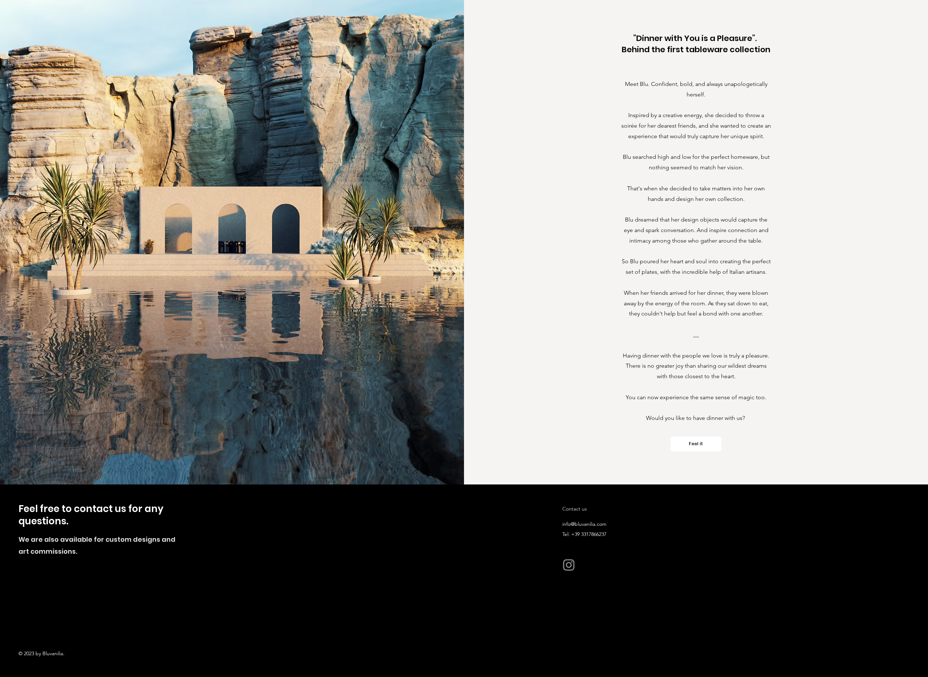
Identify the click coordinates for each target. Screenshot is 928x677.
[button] (696, 444)
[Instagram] (568, 565)
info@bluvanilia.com (584, 524)
